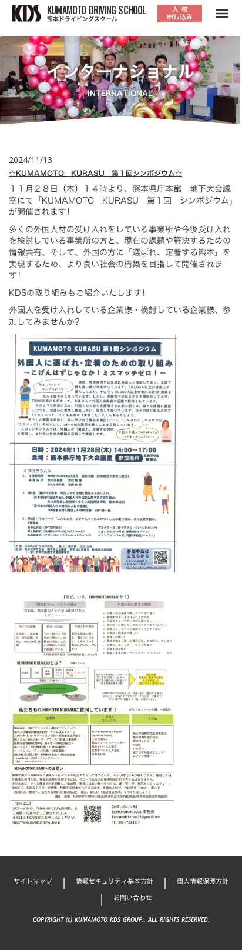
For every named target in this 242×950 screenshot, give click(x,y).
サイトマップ (33, 881)
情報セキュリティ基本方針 (114, 881)
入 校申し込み (180, 13)
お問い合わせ (132, 898)
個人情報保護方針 (202, 881)
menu (222, 13)
